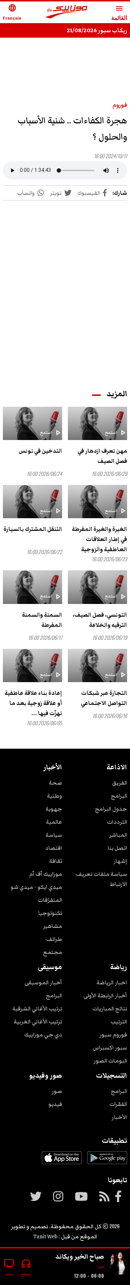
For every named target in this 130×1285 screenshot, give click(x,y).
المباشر (118, 834)
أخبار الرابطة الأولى (105, 995)
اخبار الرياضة (111, 982)
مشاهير (52, 926)
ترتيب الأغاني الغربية (38, 1021)
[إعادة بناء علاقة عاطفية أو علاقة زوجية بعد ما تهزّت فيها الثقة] (32, 665)
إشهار (120, 861)
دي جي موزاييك (43, 1034)
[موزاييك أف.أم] (66, 12)
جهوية (54, 808)
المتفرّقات (50, 900)
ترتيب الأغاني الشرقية (37, 1008)
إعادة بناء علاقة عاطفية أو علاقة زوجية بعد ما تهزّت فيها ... (33, 703)
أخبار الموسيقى (43, 982)
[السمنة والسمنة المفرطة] (32, 587)
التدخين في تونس (40, 451)
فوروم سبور (113, 1034)
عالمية (54, 821)
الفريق (119, 782)
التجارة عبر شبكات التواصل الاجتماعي (104, 698)
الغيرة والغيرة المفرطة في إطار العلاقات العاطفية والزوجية (99, 539)
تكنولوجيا (50, 913)
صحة (55, 782)
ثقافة (55, 861)
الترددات (117, 821)
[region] (65, 287)
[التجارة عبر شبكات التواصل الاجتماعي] (97, 665)
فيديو (55, 1104)
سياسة (54, 834)
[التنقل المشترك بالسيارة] (32, 501)
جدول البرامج (111, 808)
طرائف (54, 939)
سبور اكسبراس (110, 1047)
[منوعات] (118, 1264)
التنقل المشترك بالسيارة (33, 529)
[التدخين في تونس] (32, 423)
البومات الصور (110, 1060)
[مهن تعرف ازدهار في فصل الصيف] (97, 423)
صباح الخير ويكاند (79, 1256)
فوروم (120, 105)
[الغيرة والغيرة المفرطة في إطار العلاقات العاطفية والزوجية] (97, 501)
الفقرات (118, 1104)
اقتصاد (53, 848)
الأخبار (119, 1117)
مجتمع (52, 952)
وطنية (54, 795)
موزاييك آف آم (45, 874)
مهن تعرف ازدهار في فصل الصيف (102, 456)
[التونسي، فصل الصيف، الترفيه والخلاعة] (97, 587)
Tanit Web (45, 1236)
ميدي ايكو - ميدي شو (36, 887)
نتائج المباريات (109, 1008)
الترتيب (118, 1021)
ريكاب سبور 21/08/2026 (97, 30)
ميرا (100, 1266)
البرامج (119, 795)
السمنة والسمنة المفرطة (42, 619)
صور (57, 1091)
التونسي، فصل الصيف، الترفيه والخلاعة (100, 619)
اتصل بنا (117, 848)
